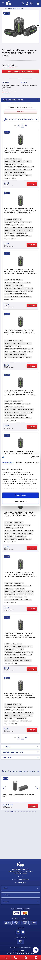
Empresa (6, 895)
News (5, 888)
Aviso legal (16, 951)
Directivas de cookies (28, 953)
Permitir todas (20, 495)
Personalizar (19, 501)
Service (6, 902)
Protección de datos (13, 953)
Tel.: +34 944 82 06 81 (21, 879)
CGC (22, 951)
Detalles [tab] (19, 462)
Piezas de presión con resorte (14, 8)
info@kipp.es (21, 882)
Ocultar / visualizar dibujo (21, 119)
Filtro (21, 111)
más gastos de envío (13, 67)
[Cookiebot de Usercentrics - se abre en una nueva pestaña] (30, 457)
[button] (38, 25)
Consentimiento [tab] (7, 462)
